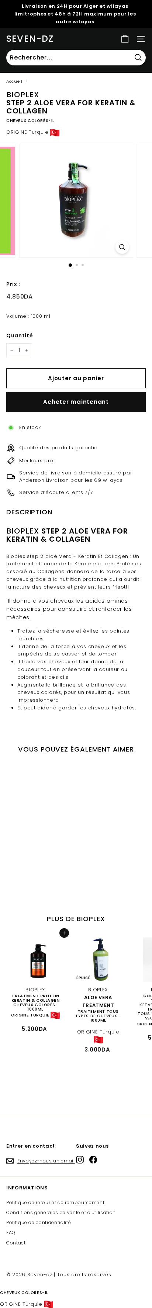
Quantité (19, 335)
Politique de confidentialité (38, 1222)
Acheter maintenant (76, 402)
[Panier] (125, 39)
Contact (16, 1243)
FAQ (10, 1232)
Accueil (14, 81)
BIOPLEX (91, 918)
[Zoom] (122, 247)
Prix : (13, 284)
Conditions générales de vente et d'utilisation (61, 1212)
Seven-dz (30, 39)
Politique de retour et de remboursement (55, 1202)
